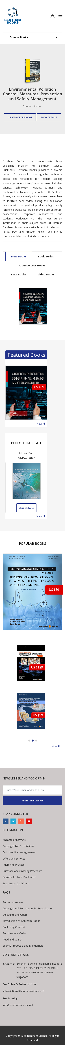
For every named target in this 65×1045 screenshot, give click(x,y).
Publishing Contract (14, 927)
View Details (26, 507)
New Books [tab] (19, 256)
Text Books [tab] (18, 274)
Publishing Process (14, 864)
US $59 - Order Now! (20, 119)
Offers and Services (14, 858)
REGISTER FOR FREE (33, 800)
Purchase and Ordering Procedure (22, 871)
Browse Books (19, 37)
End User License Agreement (19, 852)
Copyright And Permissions (18, 846)
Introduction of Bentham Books (21, 920)
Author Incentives (13, 902)
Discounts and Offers (15, 914)
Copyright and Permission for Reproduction (28, 908)
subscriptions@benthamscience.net (23, 991)
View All (40, 423)
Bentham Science (37, 1035)
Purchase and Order (14, 933)
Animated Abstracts (14, 840)
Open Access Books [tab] (32, 265)
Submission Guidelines (16, 883)
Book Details (49, 119)
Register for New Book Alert (19, 877)
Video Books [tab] (46, 274)
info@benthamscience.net (18, 1005)
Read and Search (12, 939)
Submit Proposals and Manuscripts (23, 945)
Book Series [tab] (46, 256)
